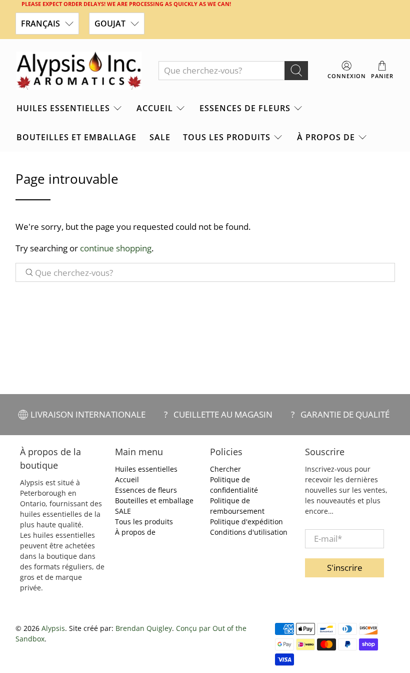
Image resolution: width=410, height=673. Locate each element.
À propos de (326, 137)
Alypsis (53, 628)
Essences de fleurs (245, 108)
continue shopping (116, 248)
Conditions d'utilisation (249, 532)
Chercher (225, 469)
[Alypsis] (79, 71)
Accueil (154, 108)
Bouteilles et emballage (76, 137)
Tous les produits (226, 137)
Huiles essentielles (63, 108)
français (40, 23)
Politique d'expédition (246, 521)
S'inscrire (344, 567)
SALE (160, 137)
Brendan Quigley (144, 628)
